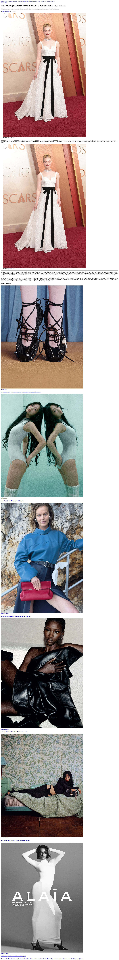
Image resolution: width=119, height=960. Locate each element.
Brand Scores (34, 1)
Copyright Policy (79, 958)
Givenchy (37, 140)
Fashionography (4, 1)
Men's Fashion (18, 1)
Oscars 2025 (16, 140)
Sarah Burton (55, 140)
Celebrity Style (4, 2)
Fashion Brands (40, 1)
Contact (54, 958)
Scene (30, 1)
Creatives (52, 1)
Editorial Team (5, 11)
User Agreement (59, 958)
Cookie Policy (73, 958)
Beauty (23, 1)
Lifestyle (27, 1)
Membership (50, 958)
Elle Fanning (3, 140)
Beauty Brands (47, 1)
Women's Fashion (11, 1)
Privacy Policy (66, 958)
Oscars (10, 268)
